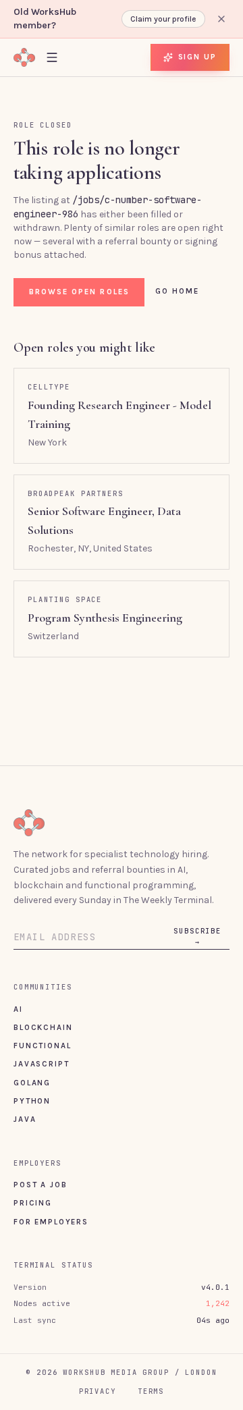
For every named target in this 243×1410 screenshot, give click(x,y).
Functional (42, 1045)
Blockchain (43, 1027)
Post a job (40, 1184)
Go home (177, 291)
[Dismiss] (221, 19)
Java (25, 1119)
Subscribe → (197, 936)
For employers (51, 1221)
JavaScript (41, 1063)
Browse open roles (79, 291)
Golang (32, 1082)
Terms (151, 1391)
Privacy (97, 1391)
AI (18, 1009)
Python (32, 1101)
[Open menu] (52, 57)
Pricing (33, 1203)
